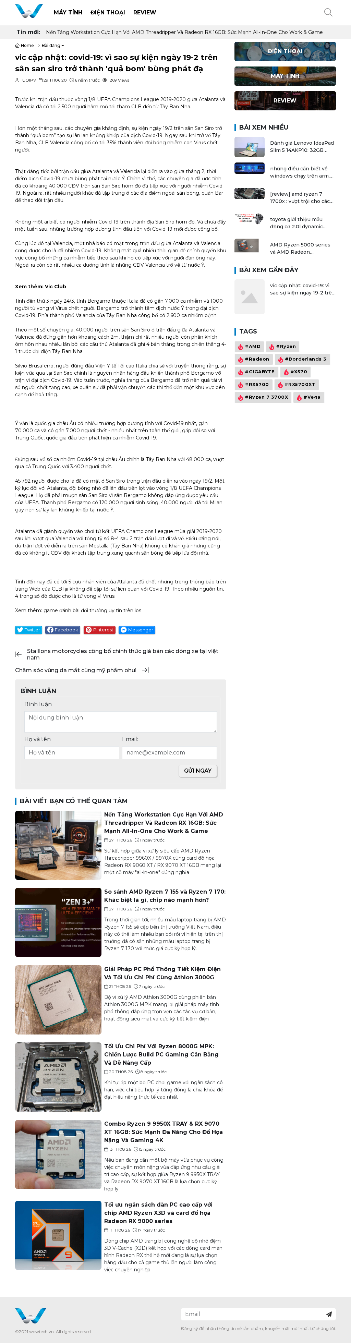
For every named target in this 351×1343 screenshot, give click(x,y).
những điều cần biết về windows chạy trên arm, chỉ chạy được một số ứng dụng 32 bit (302, 173)
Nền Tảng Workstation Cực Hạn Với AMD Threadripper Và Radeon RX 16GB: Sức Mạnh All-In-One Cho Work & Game (184, 32)
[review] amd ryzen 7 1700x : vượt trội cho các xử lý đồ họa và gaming (300, 198)
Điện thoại (107, 12)
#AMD (253, 346)
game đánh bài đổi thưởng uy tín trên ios (92, 610)
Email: (130, 739)
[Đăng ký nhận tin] (329, 1314)
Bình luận (38, 704)
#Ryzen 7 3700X (266, 397)
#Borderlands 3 (305, 359)
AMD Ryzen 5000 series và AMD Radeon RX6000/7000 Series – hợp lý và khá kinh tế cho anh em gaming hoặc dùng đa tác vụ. (301, 249)
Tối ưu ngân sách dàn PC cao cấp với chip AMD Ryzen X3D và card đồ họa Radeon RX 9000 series (158, 1212)
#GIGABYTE (260, 371)
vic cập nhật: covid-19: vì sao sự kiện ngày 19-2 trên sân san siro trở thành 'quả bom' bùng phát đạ (302, 289)
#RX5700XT (299, 384)
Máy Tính (68, 12)
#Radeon (257, 359)
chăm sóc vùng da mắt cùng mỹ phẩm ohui (75, 670)
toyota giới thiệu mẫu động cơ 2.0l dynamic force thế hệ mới (296, 223)
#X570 (298, 371)
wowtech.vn (41, 1331)
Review (144, 12)
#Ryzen (286, 346)
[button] (328, 12)
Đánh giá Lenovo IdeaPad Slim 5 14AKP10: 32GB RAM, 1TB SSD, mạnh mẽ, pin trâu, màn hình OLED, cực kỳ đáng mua (302, 147)
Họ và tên (37, 739)
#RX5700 (257, 384)
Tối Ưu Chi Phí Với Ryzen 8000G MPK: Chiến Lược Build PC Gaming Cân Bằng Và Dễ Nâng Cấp (161, 1054)
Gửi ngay (197, 770)
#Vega (312, 397)
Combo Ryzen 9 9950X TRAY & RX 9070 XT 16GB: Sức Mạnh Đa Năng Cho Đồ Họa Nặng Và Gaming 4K (163, 1132)
